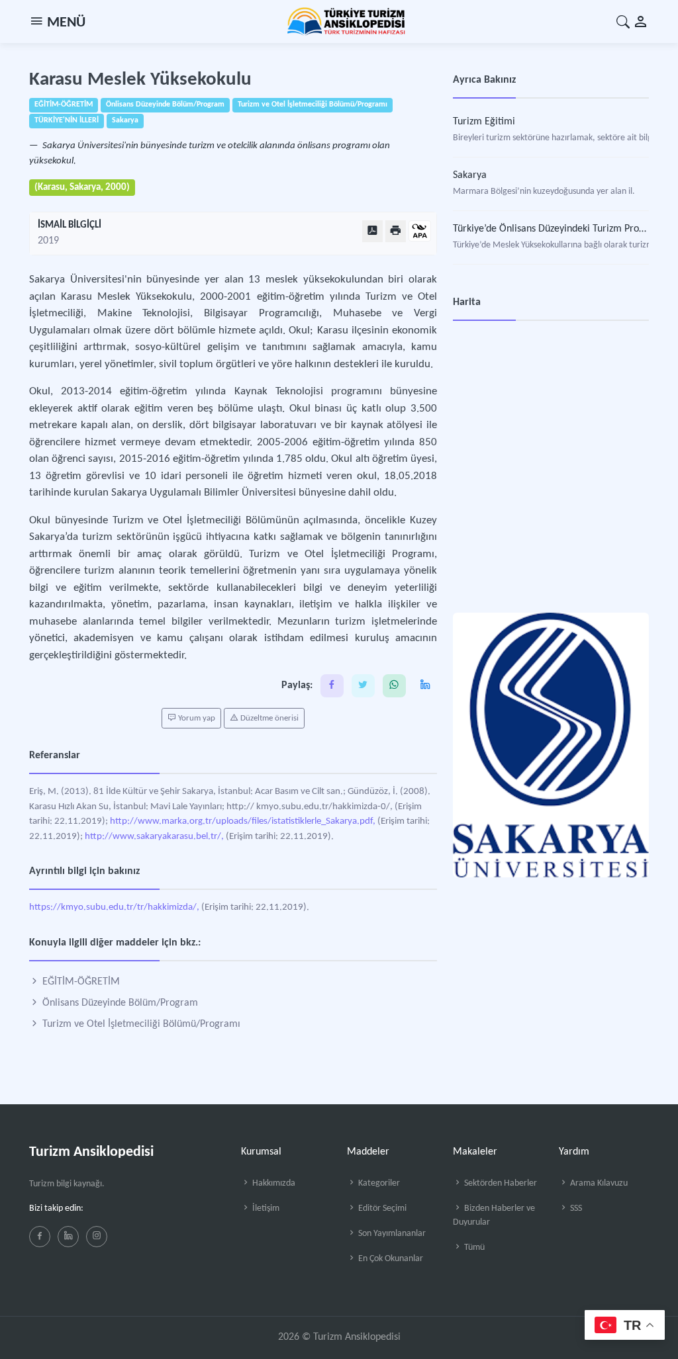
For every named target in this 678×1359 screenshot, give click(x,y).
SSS (575, 1208)
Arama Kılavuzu (598, 1183)
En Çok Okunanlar (389, 1259)
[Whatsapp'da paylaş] (394, 685)
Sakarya (470, 175)
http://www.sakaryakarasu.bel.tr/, (154, 837)
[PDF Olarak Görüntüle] (372, 231)
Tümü (473, 1247)
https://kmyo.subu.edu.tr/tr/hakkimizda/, (114, 907)
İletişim (264, 1208)
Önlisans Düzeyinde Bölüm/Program (119, 1003)
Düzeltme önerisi (268, 718)
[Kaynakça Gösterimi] (420, 232)
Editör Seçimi (381, 1208)
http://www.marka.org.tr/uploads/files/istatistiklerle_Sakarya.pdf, (242, 821)
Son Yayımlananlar (391, 1234)
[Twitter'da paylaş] (363, 685)
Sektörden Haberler (499, 1183)
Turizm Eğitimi (484, 121)
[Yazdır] (395, 231)
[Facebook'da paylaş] (332, 685)
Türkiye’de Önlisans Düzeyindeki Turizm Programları (565, 229)
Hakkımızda (272, 1183)
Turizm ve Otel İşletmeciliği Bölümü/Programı (140, 1024)
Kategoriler (378, 1183)
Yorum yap (195, 718)
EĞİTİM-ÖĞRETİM (80, 982)
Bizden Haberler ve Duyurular (494, 1215)
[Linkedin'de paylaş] (425, 685)
